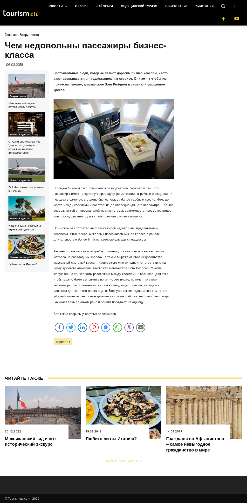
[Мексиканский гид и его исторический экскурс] (26, 86)
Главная (11, 34)
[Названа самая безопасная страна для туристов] (26, 208)
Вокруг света (29, 34)
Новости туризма (20, 134)
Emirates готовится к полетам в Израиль (26, 189)
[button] (223, 6)
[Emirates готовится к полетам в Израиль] (26, 170)
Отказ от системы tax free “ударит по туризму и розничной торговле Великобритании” (24, 146)
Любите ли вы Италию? (22, 264)
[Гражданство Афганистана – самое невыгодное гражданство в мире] (204, 412)
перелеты (63, 341)
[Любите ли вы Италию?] (26, 247)
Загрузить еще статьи (121, 461)
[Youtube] (236, 18)
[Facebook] (223, 18)
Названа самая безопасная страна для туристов (25, 227)
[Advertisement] (214, 63)
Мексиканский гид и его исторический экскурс (22, 105)
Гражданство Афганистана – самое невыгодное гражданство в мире (195, 444)
